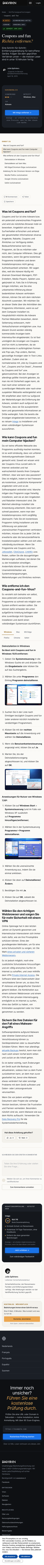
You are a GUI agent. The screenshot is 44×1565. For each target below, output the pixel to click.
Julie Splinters (13, 68)
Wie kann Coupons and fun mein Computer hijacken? (20, 150)
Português (6, 1358)
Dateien (5, 1500)
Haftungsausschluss (9, 1526)
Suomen (5, 1370)
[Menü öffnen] (30, 3)
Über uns (5, 1514)
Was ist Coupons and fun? (13, 145)
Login (38, 3)
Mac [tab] (18, 632)
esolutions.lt (21, 1478)
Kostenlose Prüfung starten (22, 1436)
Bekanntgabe (7, 1531)
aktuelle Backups (10, 1050)
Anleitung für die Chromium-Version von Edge (21, 171)
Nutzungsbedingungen (11, 1518)
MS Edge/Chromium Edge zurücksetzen (21, 167)
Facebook (5, 1482)
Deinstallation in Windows (15, 159)
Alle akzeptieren (10, 1556)
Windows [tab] (8, 632)
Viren (4, 1492)
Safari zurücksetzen (13, 183)
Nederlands (7, 1346)
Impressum (6, 1535)
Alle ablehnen (25, 1556)
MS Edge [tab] (28, 632)
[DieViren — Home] (10, 3)
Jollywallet (7, 552)
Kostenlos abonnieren (22, 1319)
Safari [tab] (26, 638)
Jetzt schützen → (22, 1250)
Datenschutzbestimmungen (12, 1522)
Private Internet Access (23, 975)
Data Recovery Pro (11, 1119)
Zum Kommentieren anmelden (22, 1187)
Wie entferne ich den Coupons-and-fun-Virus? (21, 156)
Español (5, 1364)
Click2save (18, 552)
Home (4, 12)
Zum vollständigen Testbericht (22, 1257)
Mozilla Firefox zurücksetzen (16, 175)
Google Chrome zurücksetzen (16, 179)
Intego (15, 421)
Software (5, 1496)
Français (6, 1352)
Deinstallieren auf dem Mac (15, 163)
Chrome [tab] (17, 638)
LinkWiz (29, 552)
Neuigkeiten (6, 1504)
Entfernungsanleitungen (19, 12)
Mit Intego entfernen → (22, 113)
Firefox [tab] (6, 638)
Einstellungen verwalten (13, 1561)
